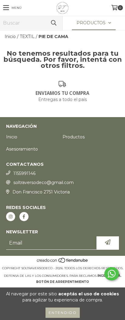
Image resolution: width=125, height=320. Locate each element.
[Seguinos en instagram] (10, 216)
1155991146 (24, 173)
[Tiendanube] (62, 262)
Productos (73, 137)
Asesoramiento (22, 149)
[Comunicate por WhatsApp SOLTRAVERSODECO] (111, 273)
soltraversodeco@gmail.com (43, 182)
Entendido (63, 312)
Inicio (10, 36)
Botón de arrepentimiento (62, 282)
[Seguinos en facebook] (24, 216)
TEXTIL (27, 36)
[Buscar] (53, 23)
